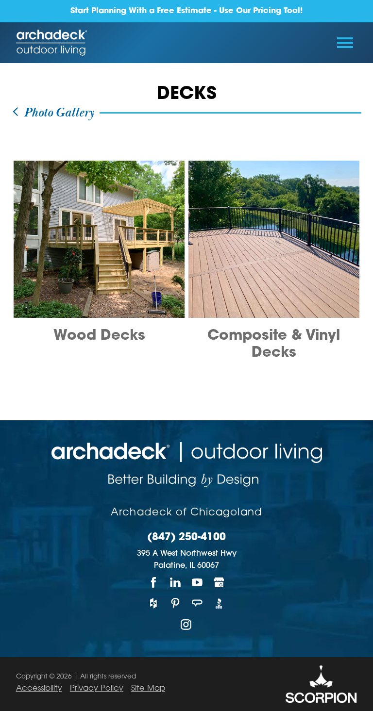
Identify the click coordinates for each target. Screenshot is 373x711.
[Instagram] (187, 624)
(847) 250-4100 (186, 538)
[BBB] (219, 603)
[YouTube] (197, 582)
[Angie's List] (197, 603)
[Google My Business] (219, 582)
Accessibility (39, 689)
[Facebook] (154, 582)
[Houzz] (154, 603)
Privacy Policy (96, 689)
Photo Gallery (57, 113)
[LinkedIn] (175, 582)
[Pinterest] (175, 603)
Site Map (148, 689)
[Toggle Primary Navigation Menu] (345, 43)
